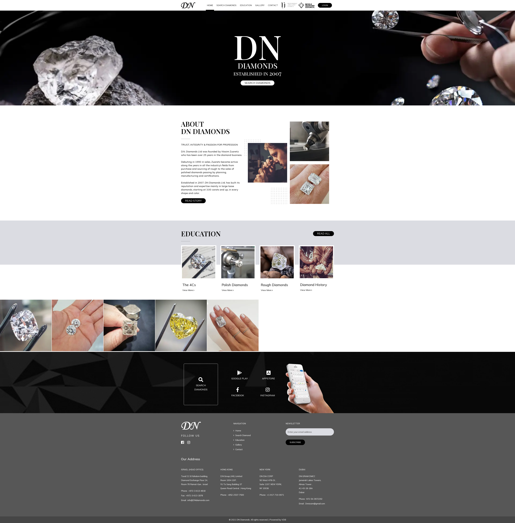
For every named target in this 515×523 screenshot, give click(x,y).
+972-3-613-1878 (194, 495)
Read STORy (193, 200)
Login (325, 5)
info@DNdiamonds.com (198, 500)
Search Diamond (243, 435)
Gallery (238, 444)
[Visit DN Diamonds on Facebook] (182, 442)
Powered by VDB (278, 519)
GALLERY (259, 5)
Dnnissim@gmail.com (315, 503)
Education (239, 440)
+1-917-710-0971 (275, 495)
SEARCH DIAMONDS (226, 5)
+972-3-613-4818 (197, 491)
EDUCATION (246, 5)
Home (210, 5)
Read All (323, 233)
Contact (239, 449)
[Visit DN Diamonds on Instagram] (188, 442)
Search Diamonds (257, 83)
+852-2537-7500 (236, 495)
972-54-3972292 (314, 499)
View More (188, 290)
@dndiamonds (26, 325)
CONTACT (273, 5)
